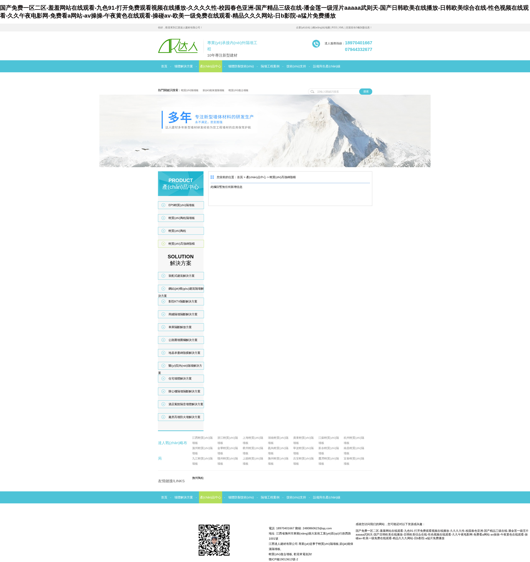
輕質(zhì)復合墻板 (238, 90)
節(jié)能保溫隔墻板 (213, 90)
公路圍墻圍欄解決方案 (183, 340)
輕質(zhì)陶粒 (177, 230)
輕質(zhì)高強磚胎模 (182, 243)
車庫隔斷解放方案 (180, 327)
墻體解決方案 (183, 66)
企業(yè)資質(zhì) (178, 78)
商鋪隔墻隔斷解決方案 (183, 314)
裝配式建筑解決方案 (182, 275)
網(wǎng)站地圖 (321, 27)
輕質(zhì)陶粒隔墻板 (182, 218)
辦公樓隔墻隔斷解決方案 (184, 391)
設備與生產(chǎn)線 (326, 66)
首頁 (164, 66)
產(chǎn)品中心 (210, 66)
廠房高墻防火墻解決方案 (184, 417)
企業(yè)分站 (303, 27)
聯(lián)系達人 (226, 78)
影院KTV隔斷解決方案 (183, 301)
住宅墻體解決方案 (180, 378)
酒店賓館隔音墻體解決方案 (186, 404)
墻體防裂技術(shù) (241, 66)
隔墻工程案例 (270, 66)
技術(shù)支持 (296, 66)
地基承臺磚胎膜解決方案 (184, 352)
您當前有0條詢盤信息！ (359, 27)
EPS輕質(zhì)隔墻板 (182, 205)
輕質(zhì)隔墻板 (190, 90)
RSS (334, 27)
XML (341, 27)
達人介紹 (203, 78)
